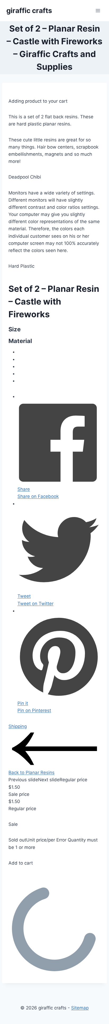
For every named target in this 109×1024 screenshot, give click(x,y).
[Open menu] (98, 10)
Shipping (17, 726)
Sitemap (80, 1007)
